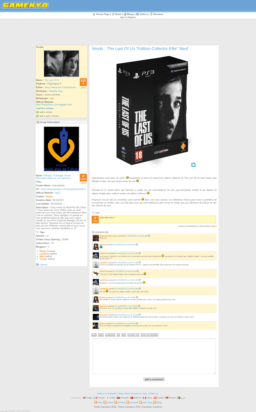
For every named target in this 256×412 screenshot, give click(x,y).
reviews (158, 14)
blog (121, 393)
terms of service (133, 393)
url (118, 335)
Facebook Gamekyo (152, 407)
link (124, 335)
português (124, 398)
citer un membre (149, 335)
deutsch (172, 398)
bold (94, 335)
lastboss (44, 253)
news (118, 14)
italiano (149, 398)
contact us (153, 393)
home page (103, 14)
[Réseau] (61, 171)
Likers (83, 87)
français (101, 398)
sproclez (104, 306)
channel (43, 264)
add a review (46, 112)
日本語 (112, 398)
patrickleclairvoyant (109, 236)
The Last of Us (51, 80)
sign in (123, 17)
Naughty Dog (55, 91)
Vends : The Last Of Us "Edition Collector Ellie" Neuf (140, 48)
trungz (43, 259)
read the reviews (45, 108)
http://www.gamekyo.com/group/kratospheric (63, 189)
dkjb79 (103, 271)
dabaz (103, 323)
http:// (58, 192)
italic (101, 335)
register (132, 17)
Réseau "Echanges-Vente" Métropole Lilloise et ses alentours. (53, 176)
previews (134, 402)
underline (110, 335)
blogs (130, 14)
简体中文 (137, 398)
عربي (183, 398)
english (89, 398)
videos (144, 14)
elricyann (104, 315)
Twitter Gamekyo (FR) (129, 407)
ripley (49, 196)
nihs (42, 256)
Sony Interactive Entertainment (60, 87)
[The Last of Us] (61, 77)
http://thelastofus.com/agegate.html (54, 104)
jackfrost (104, 253)
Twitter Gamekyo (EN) (105, 407)
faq (144, 393)
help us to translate (107, 393)
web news (148, 402)
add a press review (49, 116)
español (160, 398)
